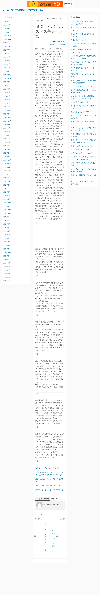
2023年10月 (7, 124)
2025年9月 (6, 43)
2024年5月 (6, 100)
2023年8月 (6, 132)
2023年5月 (6, 142)
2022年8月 (6, 174)
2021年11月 (7, 206)
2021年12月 (7, 203)
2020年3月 (6, 277)
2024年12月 (7, 75)
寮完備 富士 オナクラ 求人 (80, 112)
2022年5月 (6, 185)
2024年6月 (6, 96)
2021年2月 (6, 238)
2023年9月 (6, 128)
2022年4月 (6, 188)
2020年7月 (6, 263)
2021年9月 (6, 213)
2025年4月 (6, 60)
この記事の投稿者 (42, 499)
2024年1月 (6, 114)
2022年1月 (6, 199)
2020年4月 (6, 274)
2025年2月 (6, 68)
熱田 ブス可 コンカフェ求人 (82, 146)
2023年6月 (6, 139)
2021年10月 (7, 210)
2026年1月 (6, 28)
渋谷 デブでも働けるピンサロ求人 (47, 468)
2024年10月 (7, 82)
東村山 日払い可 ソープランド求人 (48, 485)
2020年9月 (6, 256)
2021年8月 (6, 217)
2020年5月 (6, 270)
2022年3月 (6, 192)
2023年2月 (6, 153)
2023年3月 (6, 149)
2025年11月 (7, 36)
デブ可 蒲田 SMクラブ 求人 (80, 102)
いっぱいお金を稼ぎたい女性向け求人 (22, 10)
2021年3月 (6, 235)
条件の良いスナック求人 (79, 40)
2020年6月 (6, 267)
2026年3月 (6, 21)
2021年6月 (6, 224)
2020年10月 (7, 252)
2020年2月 (6, 281)
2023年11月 (7, 121)
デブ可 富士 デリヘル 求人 (80, 150)
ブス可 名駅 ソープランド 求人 (81, 86)
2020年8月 (6, 259)
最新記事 (54, 499)
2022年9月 (6, 171)
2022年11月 (7, 163)
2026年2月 (6, 25)
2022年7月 (6, 178)
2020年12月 (7, 245)
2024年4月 (6, 103)
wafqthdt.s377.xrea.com (58, 44)
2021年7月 (6, 220)
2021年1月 (6, 242)
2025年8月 (6, 46)
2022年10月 (7, 167)
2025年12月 (7, 32)
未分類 (41, 514)
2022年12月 (7, 160)
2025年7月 (6, 50)
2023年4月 (6, 146)
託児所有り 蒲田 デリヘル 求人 (81, 153)
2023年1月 (6, 156)
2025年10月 (7, 39)
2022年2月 (6, 195)
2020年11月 (7, 249)
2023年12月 (7, 117)
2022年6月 (6, 181)
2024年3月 (6, 107)
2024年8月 (6, 89)
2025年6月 (6, 53)
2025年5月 (6, 57)
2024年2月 (6, 110)
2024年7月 (6, 93)
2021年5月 (6, 227)
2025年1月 (6, 71)
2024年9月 (6, 85)
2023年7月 (6, 135)
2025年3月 (6, 64)
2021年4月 (6, 231)
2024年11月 (7, 78)
